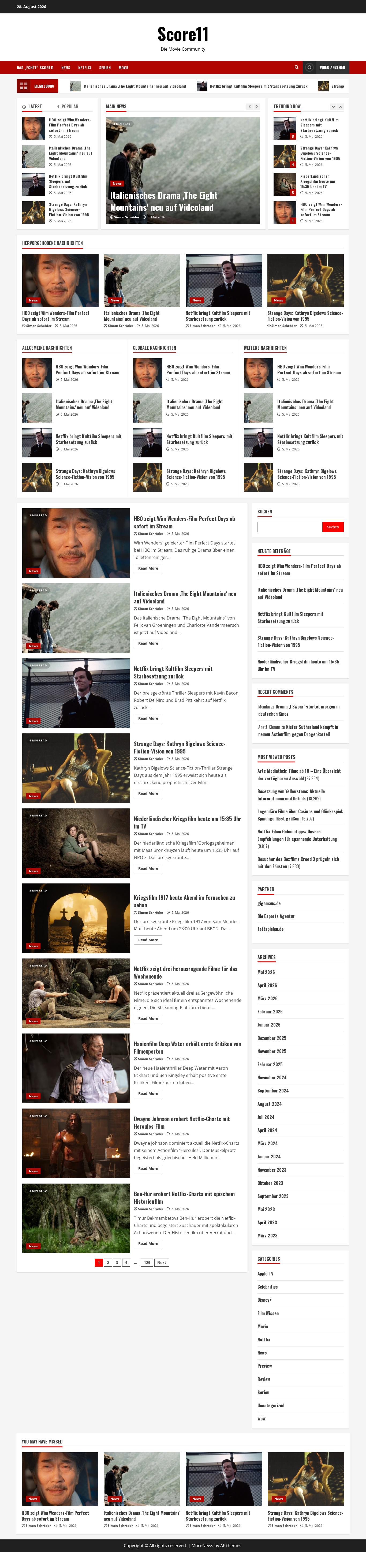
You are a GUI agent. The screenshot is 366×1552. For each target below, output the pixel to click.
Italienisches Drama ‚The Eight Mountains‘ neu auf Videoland (72, 86)
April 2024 (267, 1130)
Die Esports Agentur (276, 916)
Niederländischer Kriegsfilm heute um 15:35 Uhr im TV (285, 129)
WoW (261, 1418)
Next (161, 1262)
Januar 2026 (269, 1024)
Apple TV (265, 1273)
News (65, 67)
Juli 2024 (266, 1117)
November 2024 (272, 1077)
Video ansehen (332, 67)
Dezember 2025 (271, 1038)
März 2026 (267, 998)
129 (147, 1262)
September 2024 (273, 1090)
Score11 (183, 33)
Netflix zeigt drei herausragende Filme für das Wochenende (76, 993)
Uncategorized (270, 1405)
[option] (183, 170)
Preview (264, 1366)
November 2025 (271, 1051)
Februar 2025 (270, 1064)
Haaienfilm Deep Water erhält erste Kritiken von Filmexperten (76, 1068)
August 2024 (269, 1104)
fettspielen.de (270, 929)
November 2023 (271, 1170)
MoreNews (202, 1546)
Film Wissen (268, 1313)
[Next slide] (256, 106)
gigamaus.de (269, 903)
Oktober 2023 (270, 1183)
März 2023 (267, 1235)
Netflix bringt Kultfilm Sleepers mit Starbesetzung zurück (196, 86)
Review (263, 1379)
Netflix (84, 67)
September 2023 (273, 1196)
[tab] (39, 107)
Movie (124, 67)
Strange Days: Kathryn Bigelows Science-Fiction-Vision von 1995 (33, 212)
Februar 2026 (270, 1011)
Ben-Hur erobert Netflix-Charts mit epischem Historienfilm (76, 1218)
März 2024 (267, 1143)
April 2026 (267, 985)
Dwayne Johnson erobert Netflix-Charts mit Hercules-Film (76, 1143)
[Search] (297, 67)
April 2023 (267, 1222)
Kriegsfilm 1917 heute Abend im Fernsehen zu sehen (76, 918)
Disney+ (264, 1300)
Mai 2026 (266, 972)
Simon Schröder (126, 217)
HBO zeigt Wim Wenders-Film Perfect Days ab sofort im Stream (285, 158)
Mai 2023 (266, 1209)
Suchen (264, 512)
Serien (105, 67)
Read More (150, 569)
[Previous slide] (249, 106)
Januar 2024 (269, 1156)
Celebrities (267, 1287)
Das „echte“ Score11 (35, 67)
